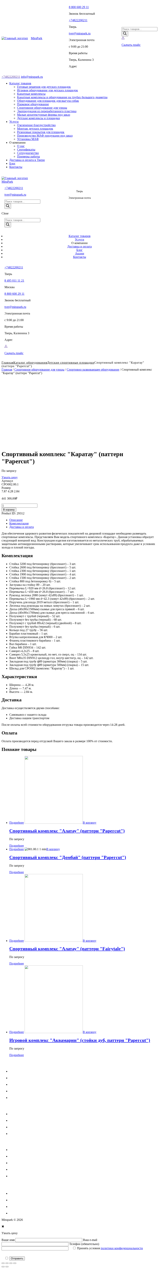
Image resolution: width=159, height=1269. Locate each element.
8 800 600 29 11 (79, 7)
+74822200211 (78, 20)
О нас (13, 1097)
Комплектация (19, 523)
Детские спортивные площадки (70, 362)
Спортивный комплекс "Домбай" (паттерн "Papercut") (67, 857)
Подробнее (16, 822)
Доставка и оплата (21, 527)
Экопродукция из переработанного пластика (39, 1206)
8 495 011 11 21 (14, 280)
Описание (16, 520)
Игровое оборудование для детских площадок (39, 1156)
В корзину (9, 509)
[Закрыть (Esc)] (3, 1263)
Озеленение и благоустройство (29, 1114)
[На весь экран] (10, 1263)
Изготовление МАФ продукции (30, 1133)
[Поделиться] (7, 1263)
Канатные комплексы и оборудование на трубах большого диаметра (54, 1169)
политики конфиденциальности (122, 1248)
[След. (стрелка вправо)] (7, 1266)
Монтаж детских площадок (27, 1120)
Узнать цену (10, 477)
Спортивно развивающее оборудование (93, 369)
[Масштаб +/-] (14, 1263)
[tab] (83, 520)
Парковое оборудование (25, 1193)
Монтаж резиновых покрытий (29, 1127)
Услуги (14, 1078)
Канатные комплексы (23, 1162)
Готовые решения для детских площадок (36, 1149)
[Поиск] (125, 33)
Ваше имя (8, 1240)
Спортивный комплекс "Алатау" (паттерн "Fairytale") (67, 948)
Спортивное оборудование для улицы (39, 369)
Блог (12, 1091)
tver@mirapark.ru (80, 33)
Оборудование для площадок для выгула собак (40, 1176)
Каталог (14, 1071)
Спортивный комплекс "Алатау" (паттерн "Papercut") (67, 830)
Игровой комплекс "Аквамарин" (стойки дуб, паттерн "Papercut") (79, 1040)
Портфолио (16, 1084)
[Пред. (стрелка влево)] (3, 1266)
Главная (7, 369)
